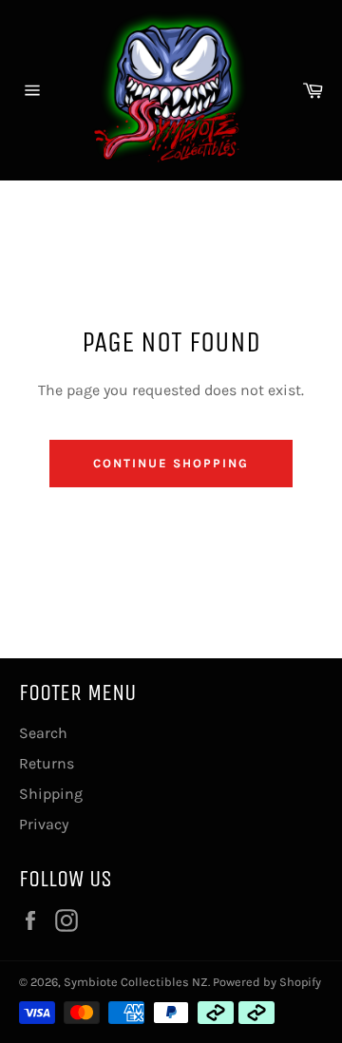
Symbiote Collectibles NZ (136, 982)
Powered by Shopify (267, 982)
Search (43, 733)
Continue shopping (170, 463)
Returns (46, 763)
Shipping (51, 794)
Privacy (43, 824)
